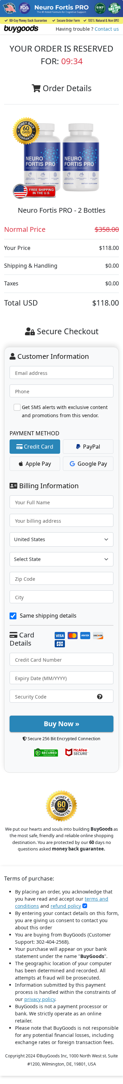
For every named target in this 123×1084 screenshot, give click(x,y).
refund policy (66, 906)
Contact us (107, 29)
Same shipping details (48, 615)
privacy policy (39, 999)
